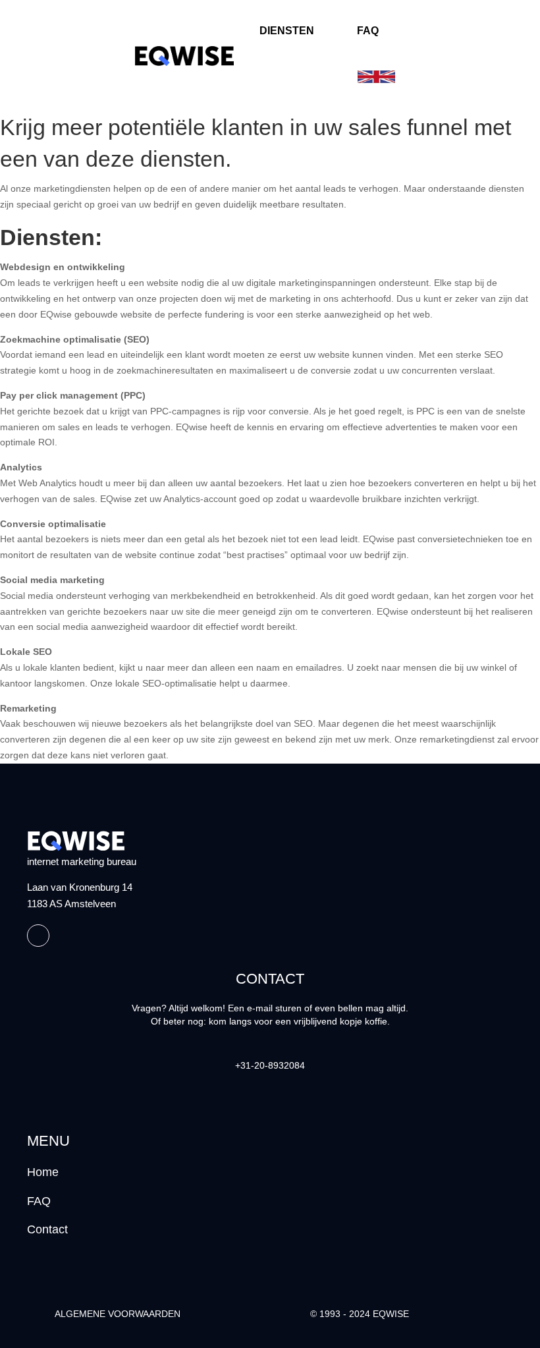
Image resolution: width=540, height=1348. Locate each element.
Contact (47, 1229)
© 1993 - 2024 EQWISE (359, 1313)
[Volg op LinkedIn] (38, 935)
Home (43, 1172)
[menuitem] (288, 30)
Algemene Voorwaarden (117, 1313)
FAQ (39, 1201)
